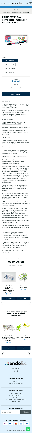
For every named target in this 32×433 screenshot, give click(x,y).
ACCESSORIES (16, 402)
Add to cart (16, 94)
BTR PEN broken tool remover (16, 399)
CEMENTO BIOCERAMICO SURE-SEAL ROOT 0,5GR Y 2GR (8, 290)
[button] (2, 303)
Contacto (16, 381)
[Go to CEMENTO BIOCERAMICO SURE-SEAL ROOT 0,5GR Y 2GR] (9, 277)
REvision (4, 57)
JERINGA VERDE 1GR (9, 72)
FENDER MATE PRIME (23, 338)
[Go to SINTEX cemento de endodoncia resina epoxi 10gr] (9, 327)
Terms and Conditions (16, 384)
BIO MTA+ (23, 288)
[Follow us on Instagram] (15, 371)
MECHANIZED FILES (16, 393)
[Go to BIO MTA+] (23, 277)
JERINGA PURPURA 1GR (10, 68)
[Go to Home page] (16, 3)
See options (8, 298)
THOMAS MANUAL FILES (16, 395)
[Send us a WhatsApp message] (28, 429)
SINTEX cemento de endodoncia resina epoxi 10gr (8, 339)
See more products (15, 265)
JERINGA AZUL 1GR (9, 64)
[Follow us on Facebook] (17, 371)
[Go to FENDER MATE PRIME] (23, 327)
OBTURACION (17, 9)
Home (11, 9)
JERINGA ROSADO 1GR (10, 60)
